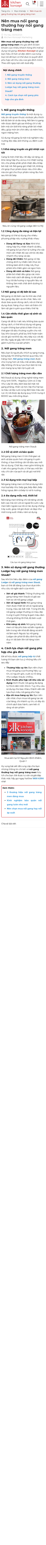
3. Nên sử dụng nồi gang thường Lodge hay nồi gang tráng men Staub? (23, 87)
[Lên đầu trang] (41, 1540)
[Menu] (41, 4)
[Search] (27, 4)
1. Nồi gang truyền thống (18, 75)
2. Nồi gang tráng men (17, 79)
